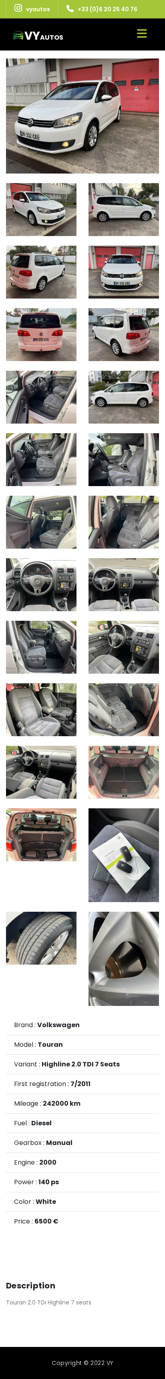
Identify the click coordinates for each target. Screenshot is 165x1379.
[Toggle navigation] (142, 33)
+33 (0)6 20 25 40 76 (107, 9)
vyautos (38, 9)
